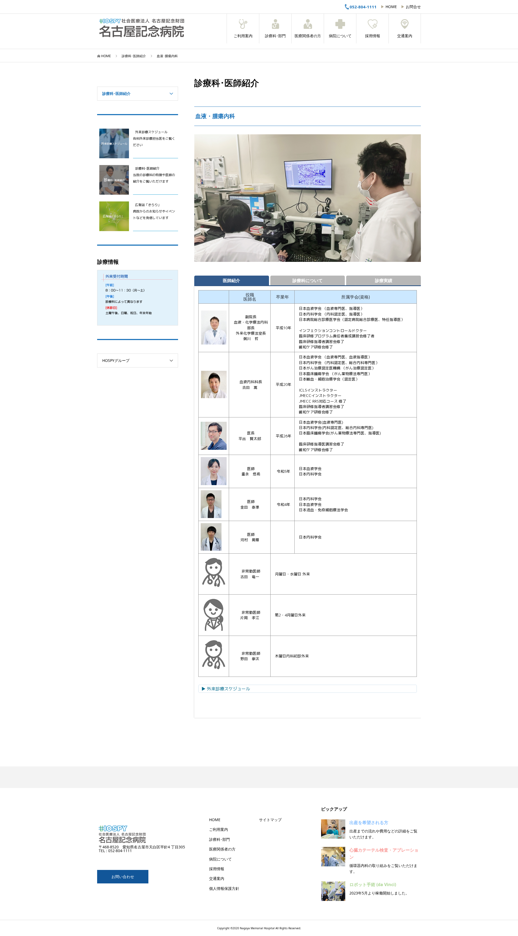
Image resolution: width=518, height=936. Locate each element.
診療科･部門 (275, 36)
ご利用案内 (243, 36)
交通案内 (404, 36)
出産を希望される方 (368, 822)
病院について (340, 36)
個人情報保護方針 (224, 888)
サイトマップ (270, 819)
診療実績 (383, 280)
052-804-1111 (363, 6)
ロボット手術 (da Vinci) (372, 884)
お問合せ (413, 6)
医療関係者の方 (308, 36)
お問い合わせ (122, 876)
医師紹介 (231, 280)
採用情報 (372, 36)
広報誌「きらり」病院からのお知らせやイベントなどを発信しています (154, 211)
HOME (391, 6)
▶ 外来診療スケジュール (225, 689)
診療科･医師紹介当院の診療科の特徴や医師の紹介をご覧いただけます (154, 175)
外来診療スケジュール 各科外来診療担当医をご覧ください (154, 138)
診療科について (307, 280)
